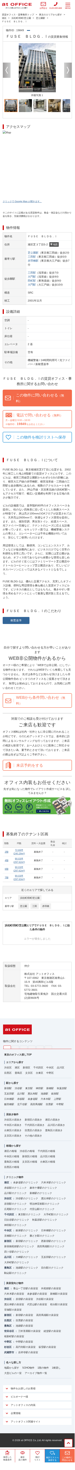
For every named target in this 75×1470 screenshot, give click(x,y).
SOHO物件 (28, 1367)
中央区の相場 (11, 1156)
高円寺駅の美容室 (26, 1347)
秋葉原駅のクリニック (44, 1219)
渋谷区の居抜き (13, 1119)
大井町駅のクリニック (16, 1262)
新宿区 (26, 1067)
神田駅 (39, 1088)
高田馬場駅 (36, 1104)
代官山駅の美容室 (37, 1304)
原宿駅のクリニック (15, 1203)
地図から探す (11, 1367)
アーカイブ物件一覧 (36, 1373)
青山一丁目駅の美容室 (25, 1288)
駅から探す (12, 1083)
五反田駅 (9, 1093)
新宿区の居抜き (33, 1119)
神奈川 (15, 1047)
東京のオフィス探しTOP (18, 1054)
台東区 (39, 1072)
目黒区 (8, 1072)
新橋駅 (50, 1088)
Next (68, 70)
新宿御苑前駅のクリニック (19, 1246)
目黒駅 (49, 1104)
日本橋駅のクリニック (53, 1230)
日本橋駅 (9, 1099)
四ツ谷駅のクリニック (16, 1251)
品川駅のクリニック (15, 1193)
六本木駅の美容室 (14, 1293)
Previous (7, 70)
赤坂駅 (21, 1099)
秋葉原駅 (62, 1088)
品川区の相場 (47, 1156)
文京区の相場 (29, 1161)
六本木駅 (46, 1099)
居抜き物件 (12, 1114)
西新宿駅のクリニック (53, 1241)
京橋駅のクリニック (15, 1235)
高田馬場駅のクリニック (50, 1246)
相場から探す (13, 1145)
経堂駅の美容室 (52, 1331)
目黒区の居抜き (33, 1130)
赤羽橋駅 (33, 260)
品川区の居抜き (56, 1125)
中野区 (50, 1072)
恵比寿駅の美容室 (14, 1304)
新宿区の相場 (29, 1156)
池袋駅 (44, 1093)
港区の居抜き (52, 1119)
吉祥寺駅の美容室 (28, 1352)
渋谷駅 (18, 1088)
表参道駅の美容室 (37, 1293)
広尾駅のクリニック (15, 1209)
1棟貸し (56, 1367)
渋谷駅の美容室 (45, 1299)
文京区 (29, 1072)
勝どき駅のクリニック (42, 1235)
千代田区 (38, 1067)
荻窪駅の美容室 (47, 1347)
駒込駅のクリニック (15, 1273)
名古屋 (40, 1047)
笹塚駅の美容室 (13, 1309)
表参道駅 (33, 1099)
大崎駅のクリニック (27, 1257)
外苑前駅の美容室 (51, 1288)
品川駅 (21, 1093)
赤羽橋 (45, 906)
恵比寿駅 (33, 1093)
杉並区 (8, 1347)
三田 (34, 906)
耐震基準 (16, 620)
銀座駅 (55, 1093)
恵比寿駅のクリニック (53, 1198)
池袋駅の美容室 (24, 1325)
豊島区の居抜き (54, 1130)
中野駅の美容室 (24, 1341)
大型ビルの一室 (13, 1373)
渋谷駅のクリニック (27, 1198)
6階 (6, 869)
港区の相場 (10, 1151)
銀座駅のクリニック (27, 1230)
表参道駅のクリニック (25, 1182)
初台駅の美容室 (59, 1304)
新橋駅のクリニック (41, 1193)
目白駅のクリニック (52, 1267)
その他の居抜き (33, 1135)
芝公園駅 (33, 252)
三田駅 (32, 256)
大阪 (48, 1047)
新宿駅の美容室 (24, 1315)
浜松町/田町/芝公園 (30, 898)
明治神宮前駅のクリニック (45, 1203)
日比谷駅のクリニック (16, 1219)
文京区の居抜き (13, 1135)
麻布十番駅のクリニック (43, 1187)
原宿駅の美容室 (24, 1299)
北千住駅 (22, 1104)
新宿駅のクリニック (27, 1241)
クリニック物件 (15, 1177)
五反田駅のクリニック (53, 1257)
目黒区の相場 (11, 1167)
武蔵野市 (9, 1352)
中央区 (50, 1067)
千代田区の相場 (46, 1151)
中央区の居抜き (13, 1125)
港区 (17, 1067)
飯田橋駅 (9, 1104)
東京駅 (29, 1088)
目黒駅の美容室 (24, 1320)
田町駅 (32, 280)
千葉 (32, 1047)
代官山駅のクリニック (42, 1209)
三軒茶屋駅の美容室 (29, 1331)
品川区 (60, 1067)
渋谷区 (8, 1067)
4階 (6, 860)
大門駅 (32, 276)
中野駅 (60, 1104)
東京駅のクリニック (29, 1214)
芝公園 (23, 906)
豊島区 (18, 1072)
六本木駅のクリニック (53, 1182)
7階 (6, 877)
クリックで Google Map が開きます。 (22, 201)
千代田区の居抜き (35, 1125)
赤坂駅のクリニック (15, 1187)
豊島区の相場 (11, 1161)
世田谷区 (9, 1331)
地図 (55, 244)
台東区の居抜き (13, 1130)
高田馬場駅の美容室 (47, 1315)
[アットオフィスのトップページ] (17, 6)
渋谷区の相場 (27, 1151)
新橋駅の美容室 (59, 1293)
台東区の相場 (47, 1161)
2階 (6, 852)
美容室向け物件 (15, 1283)
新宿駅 (8, 1088)
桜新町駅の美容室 (14, 1336)
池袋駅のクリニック (27, 1267)
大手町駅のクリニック (56, 1214)
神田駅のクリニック (15, 1225)
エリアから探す (15, 1062)
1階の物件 (43, 1367)
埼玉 (23, 1047)
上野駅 (57, 1099)
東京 (7, 1047)
